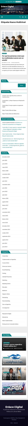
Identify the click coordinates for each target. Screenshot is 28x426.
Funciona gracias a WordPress (9, 418)
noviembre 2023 (6, 184)
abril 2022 (4, 194)
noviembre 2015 (6, 212)
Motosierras (5, 317)
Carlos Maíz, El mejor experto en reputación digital (11, 375)
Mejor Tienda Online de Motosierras (10, 113)
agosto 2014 (5, 239)
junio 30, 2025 (7, 392)
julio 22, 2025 (7, 363)
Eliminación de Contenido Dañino (10, 324)
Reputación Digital (6, 313)
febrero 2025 (5, 170)
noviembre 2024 (6, 174)
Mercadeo (4, 287)
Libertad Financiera (7, 276)
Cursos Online (5, 262)
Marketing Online (6, 283)
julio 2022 (4, 188)
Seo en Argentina (6, 304)
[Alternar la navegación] (25, 17)
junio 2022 (4, 191)
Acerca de (16, 422)
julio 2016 (4, 208)
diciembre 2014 (6, 226)
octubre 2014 (5, 233)
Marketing (4, 280)
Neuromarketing (6, 300)
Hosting (4, 273)
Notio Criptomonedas (7, 320)
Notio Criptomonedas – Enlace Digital (11, 134)
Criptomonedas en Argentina (9, 259)
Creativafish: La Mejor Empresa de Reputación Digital (12, 360)
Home (11, 422)
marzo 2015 (5, 215)
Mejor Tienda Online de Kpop (9, 110)
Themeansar (14, 419)
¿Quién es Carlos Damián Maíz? (9, 140)
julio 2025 (4, 160)
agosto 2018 (5, 201)
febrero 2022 (5, 198)
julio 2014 (4, 243)
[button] (20, 17)
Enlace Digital (7, 6)
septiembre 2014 (6, 236)
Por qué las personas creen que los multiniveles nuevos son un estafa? (13, 58)
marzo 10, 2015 (7, 62)
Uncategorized (5, 307)
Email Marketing (6, 269)
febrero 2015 (5, 219)
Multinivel (4, 53)
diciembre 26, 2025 (9, 348)
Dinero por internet (6, 266)
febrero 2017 (5, 205)
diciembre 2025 (6, 156)
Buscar (4, 81)
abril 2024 (4, 181)
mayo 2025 (5, 167)
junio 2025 (4, 163)
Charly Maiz (5, 256)
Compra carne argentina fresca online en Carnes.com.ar (12, 346)
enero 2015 (5, 222)
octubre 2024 (5, 177)
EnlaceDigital (16, 62)
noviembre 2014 (6, 229)
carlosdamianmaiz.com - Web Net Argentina (12, 138)
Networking (5, 297)
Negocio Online (6, 294)
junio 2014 (4, 246)
